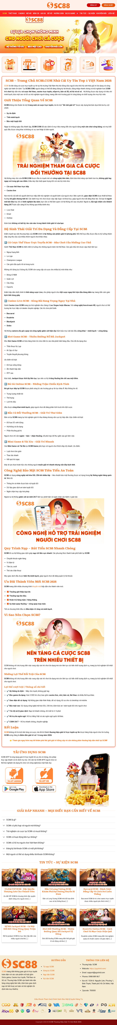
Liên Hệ (111, 13)
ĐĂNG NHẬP (108, 5)
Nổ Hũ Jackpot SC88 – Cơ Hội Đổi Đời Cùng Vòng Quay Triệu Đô (20, 928)
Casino (21, 13)
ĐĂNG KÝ (93, 5)
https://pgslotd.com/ (98, 968)
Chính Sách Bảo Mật (61, 999)
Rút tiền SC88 (48, 979)
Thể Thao (12, 13)
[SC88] (58, 5)
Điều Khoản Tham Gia (42, 999)
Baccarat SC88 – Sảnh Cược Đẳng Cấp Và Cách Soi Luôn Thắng (97, 891)
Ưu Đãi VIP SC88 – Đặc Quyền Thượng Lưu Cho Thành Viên (19, 890)
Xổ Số (49, 13)
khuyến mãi (36, 586)
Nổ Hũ (28, 13)
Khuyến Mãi (101, 13)
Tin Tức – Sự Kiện (87, 13)
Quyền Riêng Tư (76, 999)
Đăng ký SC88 (48, 971)
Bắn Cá (36, 13)
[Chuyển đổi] (4, 820)
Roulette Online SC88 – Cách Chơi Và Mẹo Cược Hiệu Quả (97, 930)
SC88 (5, 13)
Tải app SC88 (48, 967)
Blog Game (70, 13)
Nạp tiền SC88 (49, 975)
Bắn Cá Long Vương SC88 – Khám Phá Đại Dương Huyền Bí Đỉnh (58, 891)
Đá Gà (43, 13)
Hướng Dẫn (59, 13)
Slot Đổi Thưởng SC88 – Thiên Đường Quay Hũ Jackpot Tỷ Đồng (58, 931)
